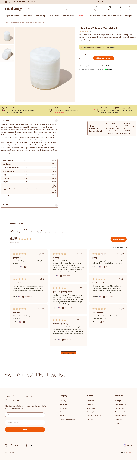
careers (62, 412)
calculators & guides (121, 412)
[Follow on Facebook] (26, 445)
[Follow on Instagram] (6, 445)
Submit (25, 429)
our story (63, 401)
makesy (7, 22)
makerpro (118, 401)
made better (64, 404)
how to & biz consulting (94, 416)
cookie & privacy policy (67, 419)
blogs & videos (119, 408)
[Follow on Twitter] (31, 445)
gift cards (90, 419)
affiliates (117, 423)
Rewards (120, 2)
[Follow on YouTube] (16, 445)
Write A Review (119, 239)
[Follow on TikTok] (21, 445)
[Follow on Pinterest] (11, 445)
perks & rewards (120, 404)
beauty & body (53, 16)
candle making (28, 16)
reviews (122, 452)
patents (62, 416)
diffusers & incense (68, 16)
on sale (80, 16)
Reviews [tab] (13, 223)
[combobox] (46, 8)
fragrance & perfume (12, 16)
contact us (63, 110)
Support (111, 2)
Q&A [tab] (21, 223)
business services (120, 416)
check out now (17, 112)
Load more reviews (68, 353)
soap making (40, 16)
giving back (63, 408)
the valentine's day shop (17, 22)
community (118, 419)
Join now (92, 2)
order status (91, 408)
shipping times (91, 412)
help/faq (90, 404)
